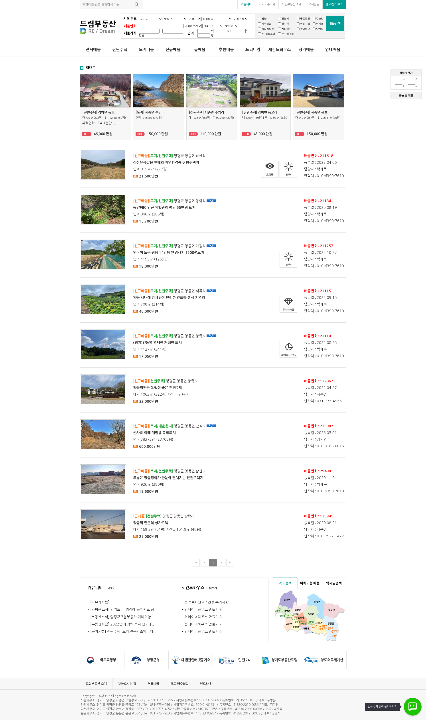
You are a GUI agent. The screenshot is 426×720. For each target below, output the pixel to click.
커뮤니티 (246, 4)
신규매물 (173, 50)
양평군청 (153, 660)
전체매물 (93, 50)
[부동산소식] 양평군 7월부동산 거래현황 (120, 617)
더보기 (111, 588)
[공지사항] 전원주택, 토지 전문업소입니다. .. (123, 631)
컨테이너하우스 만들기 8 (203, 617)
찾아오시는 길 (127, 683)
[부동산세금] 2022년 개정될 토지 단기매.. (122, 624)
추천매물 (226, 50)
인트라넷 (205, 683)
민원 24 (244, 660)
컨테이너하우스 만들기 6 (203, 631)
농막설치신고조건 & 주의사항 (206, 602)
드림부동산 (100, 27)
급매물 (199, 50)
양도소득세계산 (332, 660)
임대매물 (332, 50)
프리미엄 (252, 50)
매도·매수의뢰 (266, 4)
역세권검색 (334, 583)
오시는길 (313, 4)
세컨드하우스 (279, 50)
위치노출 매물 (310, 583)
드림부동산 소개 (292, 4)
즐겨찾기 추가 (334, 4)
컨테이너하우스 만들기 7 (203, 624)
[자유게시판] (99, 602)
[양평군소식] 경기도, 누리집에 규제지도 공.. (123, 609)
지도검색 (285, 583)
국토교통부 (108, 660)
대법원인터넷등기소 (195, 660)
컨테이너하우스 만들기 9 (203, 609)
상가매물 (306, 50)
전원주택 (119, 50)
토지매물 (146, 50)
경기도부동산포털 (284, 660)
